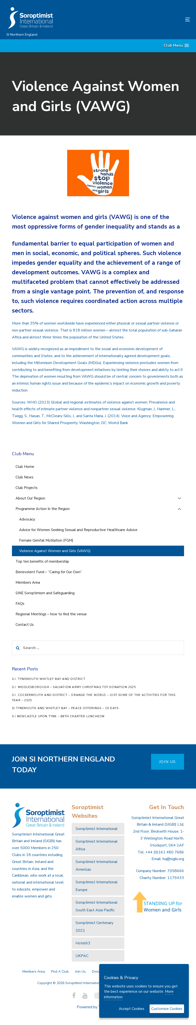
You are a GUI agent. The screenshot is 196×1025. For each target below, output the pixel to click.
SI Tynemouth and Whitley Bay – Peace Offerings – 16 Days (65, 708)
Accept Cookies (131, 1008)
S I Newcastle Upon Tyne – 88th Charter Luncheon (58, 716)
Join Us (80, 971)
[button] (176, 46)
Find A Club (60, 971)
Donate (97, 971)
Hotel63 (83, 943)
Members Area (33, 971)
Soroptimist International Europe (97, 885)
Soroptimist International (97, 828)
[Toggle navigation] (159, 19)
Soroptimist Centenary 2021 (94, 926)
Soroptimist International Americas (97, 865)
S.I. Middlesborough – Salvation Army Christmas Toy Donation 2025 (74, 687)
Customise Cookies (166, 1008)
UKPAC (82, 955)
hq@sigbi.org (173, 859)
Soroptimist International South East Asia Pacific (97, 906)
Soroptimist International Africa (97, 845)
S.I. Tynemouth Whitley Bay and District (48, 679)
